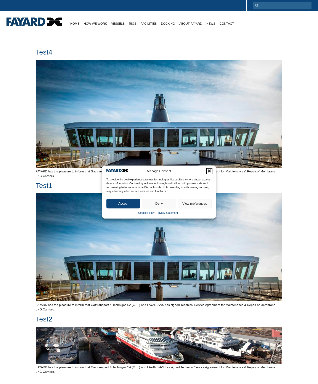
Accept (123, 203)
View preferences (194, 203)
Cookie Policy (146, 212)
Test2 (44, 319)
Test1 (44, 186)
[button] (209, 171)
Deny (159, 203)
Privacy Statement (167, 212)
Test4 (44, 52)
